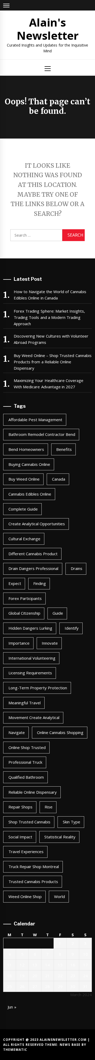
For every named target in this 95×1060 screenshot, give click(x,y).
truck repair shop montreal (33, 866)
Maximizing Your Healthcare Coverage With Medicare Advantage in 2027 (48, 383)
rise (49, 806)
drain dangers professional (33, 568)
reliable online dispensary (32, 792)
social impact (20, 836)
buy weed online (24, 479)
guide (58, 613)
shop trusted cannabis (29, 821)
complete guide (23, 509)
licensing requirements (30, 672)
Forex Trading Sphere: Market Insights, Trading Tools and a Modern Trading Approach (49, 317)
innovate (50, 643)
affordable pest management (35, 419)
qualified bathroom (26, 777)
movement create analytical (34, 717)
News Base (71, 1044)
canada (58, 479)
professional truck (25, 762)
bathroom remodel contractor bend (41, 434)
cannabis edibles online (29, 494)
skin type (71, 821)
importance (19, 643)
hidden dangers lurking (30, 628)
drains (76, 568)
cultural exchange (24, 538)
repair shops (20, 806)
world (59, 896)
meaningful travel (24, 702)
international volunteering (31, 658)
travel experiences (26, 851)
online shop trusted (27, 747)
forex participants (25, 598)
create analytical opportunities (36, 523)
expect (14, 583)
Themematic (15, 1049)
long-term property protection (37, 687)
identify (72, 628)
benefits (64, 449)
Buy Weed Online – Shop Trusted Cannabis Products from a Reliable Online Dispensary (53, 362)
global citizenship (24, 613)
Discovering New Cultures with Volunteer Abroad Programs (51, 339)
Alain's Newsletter (48, 29)
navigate (16, 732)
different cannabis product (33, 553)
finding (39, 583)
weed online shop (25, 896)
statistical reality (59, 836)
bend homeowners (26, 449)
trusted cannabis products (33, 881)
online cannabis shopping (60, 732)
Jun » (12, 1007)
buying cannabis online (29, 464)
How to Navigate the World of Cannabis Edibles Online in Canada (50, 294)
